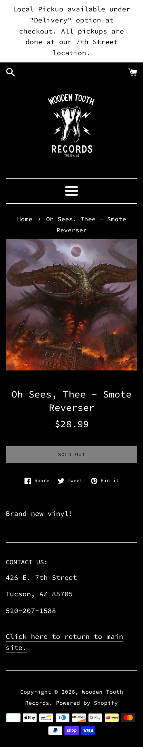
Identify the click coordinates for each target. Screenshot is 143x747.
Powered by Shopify (87, 702)
